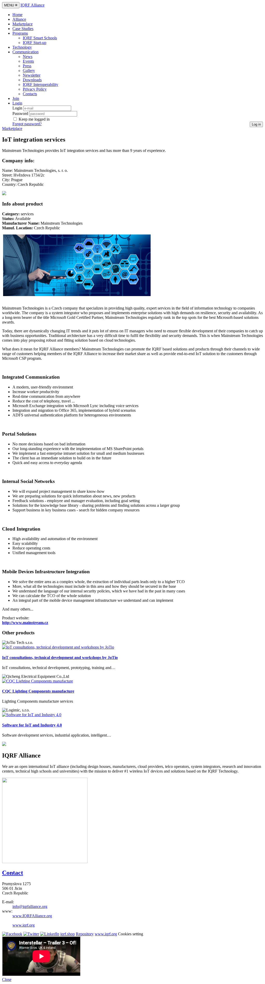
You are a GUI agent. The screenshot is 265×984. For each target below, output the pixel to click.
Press (27, 66)
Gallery (29, 70)
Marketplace (22, 24)
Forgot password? (27, 124)
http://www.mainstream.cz (25, 622)
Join (15, 98)
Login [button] (17, 103)
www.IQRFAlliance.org (32, 916)
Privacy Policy (35, 89)
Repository (85, 934)
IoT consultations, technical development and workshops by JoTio (60, 657)
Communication (25, 52)
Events (28, 61)
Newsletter (31, 75)
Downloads (32, 80)
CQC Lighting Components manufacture (38, 691)
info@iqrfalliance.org (29, 906)
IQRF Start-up (34, 42)
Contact (12, 872)
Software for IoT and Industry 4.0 (32, 725)
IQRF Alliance (32, 5)
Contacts (30, 94)
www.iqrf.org (23, 925)
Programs (20, 33)
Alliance (19, 19)
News (27, 56)
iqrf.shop (67, 934)
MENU (10, 5)
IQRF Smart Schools (40, 38)
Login (17, 108)
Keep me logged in (34, 119)
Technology (22, 47)
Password (20, 113)
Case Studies (22, 28)
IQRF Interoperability (40, 84)
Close (6, 979)
